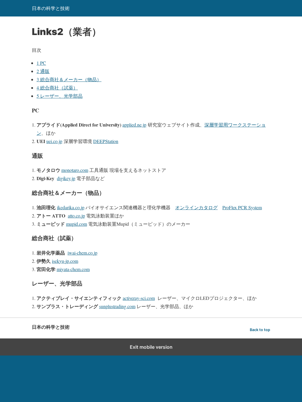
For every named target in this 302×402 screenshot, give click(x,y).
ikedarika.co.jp (70, 207)
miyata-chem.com (73, 269)
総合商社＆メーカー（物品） (69, 79)
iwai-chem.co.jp (82, 253)
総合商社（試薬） (57, 87)
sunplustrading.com (117, 306)
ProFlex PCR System (242, 207)
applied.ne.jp (134, 125)
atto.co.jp (76, 215)
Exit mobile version (151, 347)
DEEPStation (105, 141)
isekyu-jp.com (65, 261)
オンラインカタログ (196, 207)
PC (41, 63)
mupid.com (76, 224)
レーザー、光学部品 (60, 96)
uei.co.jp (54, 141)
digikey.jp (66, 178)
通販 (43, 71)
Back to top (260, 330)
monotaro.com (74, 170)
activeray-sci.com (139, 298)
